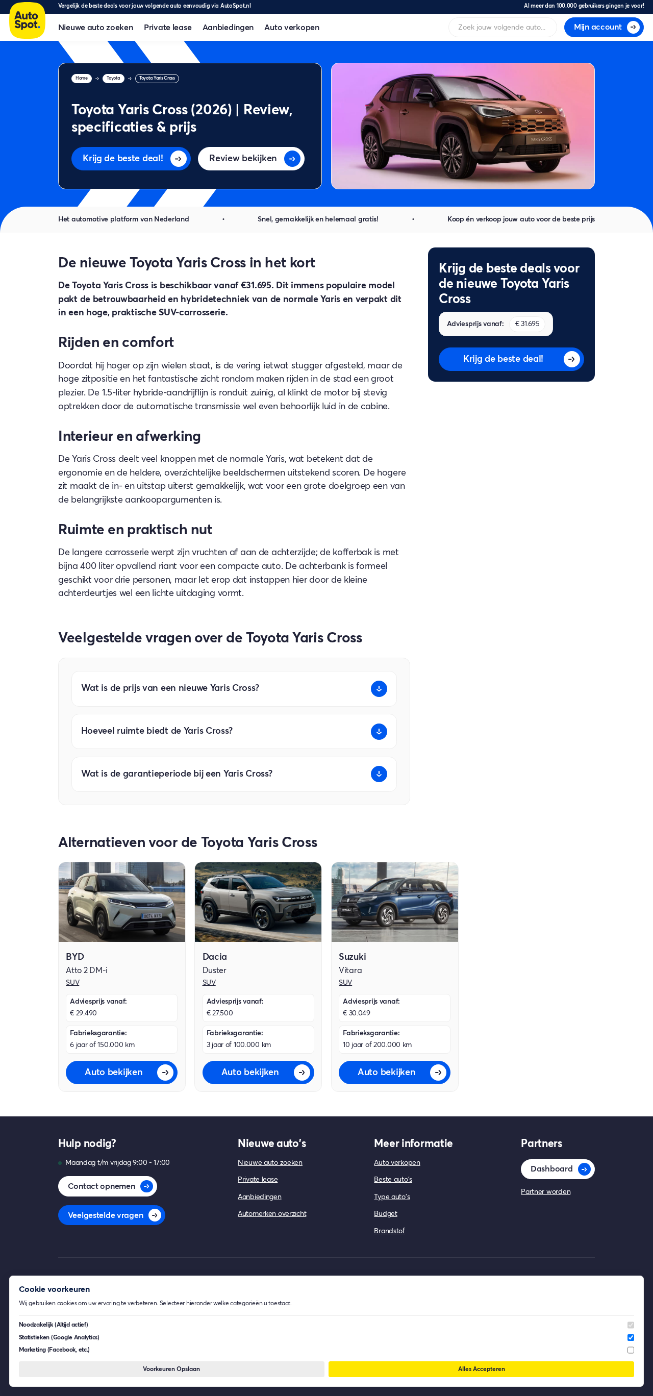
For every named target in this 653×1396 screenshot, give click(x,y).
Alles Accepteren (481, 1369)
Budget (385, 1213)
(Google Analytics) (59, 1337)
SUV (72, 982)
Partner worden (545, 1191)
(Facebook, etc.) (54, 1350)
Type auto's (392, 1197)
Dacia (215, 957)
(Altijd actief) (53, 1325)
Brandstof (389, 1231)
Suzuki (352, 957)
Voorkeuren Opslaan (171, 1369)
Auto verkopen (291, 27)
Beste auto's (393, 1179)
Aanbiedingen (228, 27)
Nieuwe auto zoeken (95, 27)
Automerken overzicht (272, 1213)
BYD (75, 957)
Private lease (167, 27)
